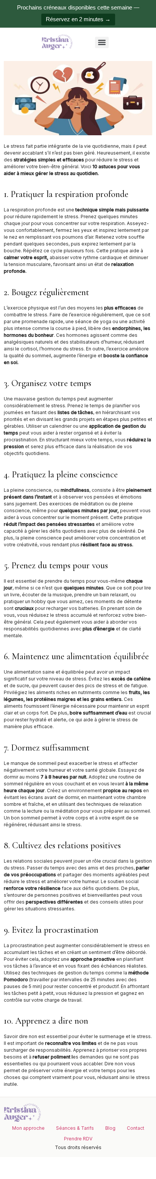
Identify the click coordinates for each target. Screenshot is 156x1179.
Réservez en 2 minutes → (78, 19)
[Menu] (102, 42)
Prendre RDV (78, 1138)
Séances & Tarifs (75, 1128)
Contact (135, 1128)
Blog (110, 1128)
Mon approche (28, 1128)
